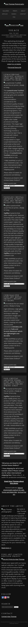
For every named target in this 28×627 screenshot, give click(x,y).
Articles (5, 14)
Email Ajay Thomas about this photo (14, 482)
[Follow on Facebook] (2, 597)
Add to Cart (6, 188)
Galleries (6, 11)
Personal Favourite (14, 67)
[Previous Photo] (7, 25)
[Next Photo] (21, 25)
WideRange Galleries (14, 623)
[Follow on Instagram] (5, 597)
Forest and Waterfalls (9, 492)
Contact (23, 14)
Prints (15, 11)
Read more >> (6, 548)
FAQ (14, 17)
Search (13, 14)
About (23, 11)
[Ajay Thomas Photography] (14, 4)
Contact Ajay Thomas (8, 616)
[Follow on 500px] (8, 597)
